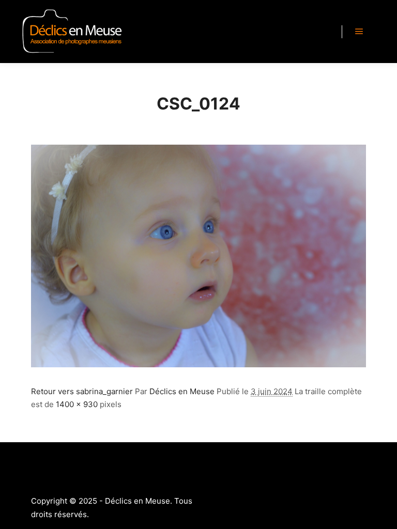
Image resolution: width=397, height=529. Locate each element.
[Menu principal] (359, 31)
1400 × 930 (77, 404)
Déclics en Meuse (182, 391)
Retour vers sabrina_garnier (82, 391)
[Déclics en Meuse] (72, 31)
